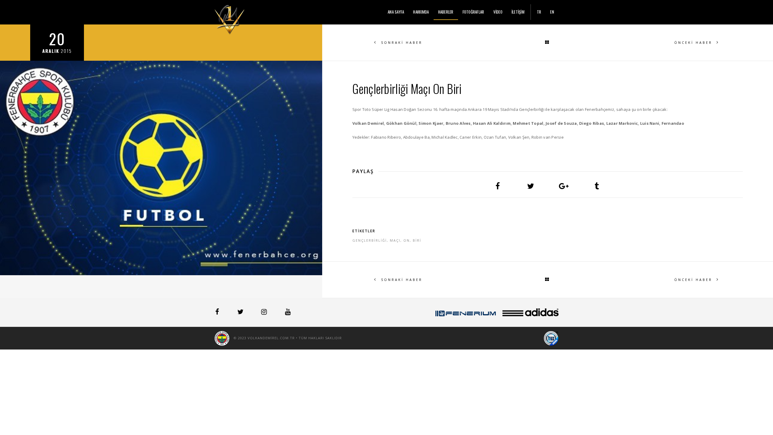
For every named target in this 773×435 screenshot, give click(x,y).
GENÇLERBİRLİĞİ (369, 240)
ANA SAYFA (396, 12)
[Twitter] (240, 312)
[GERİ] (547, 42)
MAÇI (395, 240)
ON (406, 240)
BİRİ (417, 240)
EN (552, 12)
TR (539, 12)
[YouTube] (288, 312)
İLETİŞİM (518, 12)
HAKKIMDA (421, 12)
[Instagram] (264, 312)
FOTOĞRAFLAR (473, 12)
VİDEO (497, 12)
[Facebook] (217, 312)
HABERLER (446, 12)
